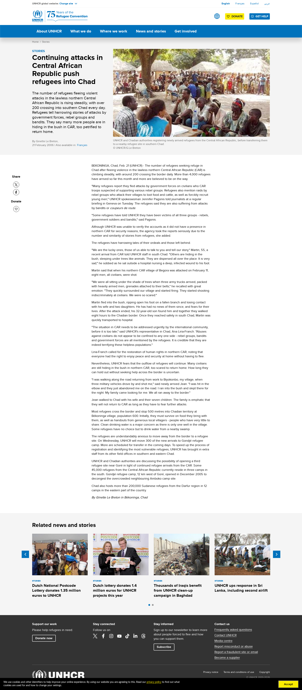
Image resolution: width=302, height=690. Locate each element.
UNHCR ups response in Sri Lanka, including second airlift (241, 588)
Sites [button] (217, 16)
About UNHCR (49, 31)
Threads (143, 636)
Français (240, 3)
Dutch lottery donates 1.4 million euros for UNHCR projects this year (115, 590)
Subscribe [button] (164, 647)
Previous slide (25, 554)
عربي (267, 3)
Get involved (186, 31)
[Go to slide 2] (153, 606)
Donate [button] (237, 16)
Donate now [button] (43, 638)
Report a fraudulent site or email (236, 652)
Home (35, 41)
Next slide (276, 554)
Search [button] (206, 16)
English (226, 3)
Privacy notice (210, 672)
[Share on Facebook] (16, 192)
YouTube (119, 636)
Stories (46, 41)
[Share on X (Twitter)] (16, 185)
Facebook (103, 636)
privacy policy (154, 682)
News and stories (151, 31)
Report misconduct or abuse (233, 646)
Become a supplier (227, 657)
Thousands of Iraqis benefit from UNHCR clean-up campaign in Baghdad (178, 590)
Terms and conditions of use (239, 672)
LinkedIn (135, 636)
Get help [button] (262, 16)
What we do (80, 31)
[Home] (56, 16)
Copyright (264, 672)
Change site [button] (66, 3)
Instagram (111, 636)
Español (254, 3)
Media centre (223, 641)
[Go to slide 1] (150, 606)
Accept (288, 684)
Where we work (113, 31)
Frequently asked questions (233, 629)
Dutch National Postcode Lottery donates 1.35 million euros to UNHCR (56, 590)
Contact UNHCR (225, 635)
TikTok (127, 636)
